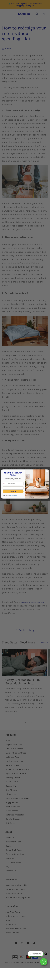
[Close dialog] (47, 471)
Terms (16, 495)
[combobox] (5, 483)
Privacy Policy (12, 495)
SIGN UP (13, 492)
